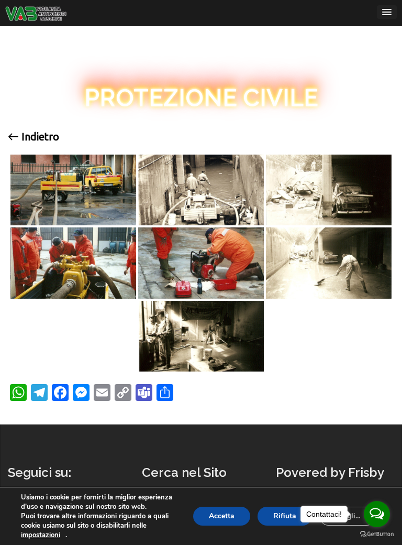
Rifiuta (284, 516)
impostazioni (40, 535)
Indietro (39, 137)
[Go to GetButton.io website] (377, 534)
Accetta (221, 516)
